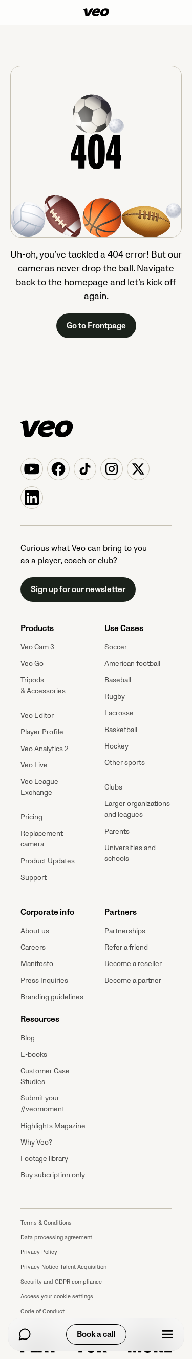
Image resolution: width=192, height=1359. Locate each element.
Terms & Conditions (46, 1222)
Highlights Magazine (53, 1125)
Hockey (116, 746)
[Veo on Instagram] (111, 469)
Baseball (117, 680)
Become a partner (132, 980)
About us (34, 931)
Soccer (115, 647)
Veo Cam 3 (37, 647)
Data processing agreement (56, 1237)
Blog (27, 1038)
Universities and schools (130, 853)
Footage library (44, 1158)
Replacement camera (41, 839)
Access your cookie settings (56, 1296)
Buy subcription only (52, 1175)
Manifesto (36, 963)
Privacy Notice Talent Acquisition (63, 1267)
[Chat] (24, 1334)
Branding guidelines (51, 997)
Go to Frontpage (96, 326)
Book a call (96, 1334)
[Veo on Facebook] (58, 469)
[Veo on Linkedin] (31, 497)
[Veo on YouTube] (31, 469)
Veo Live (34, 765)
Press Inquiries (44, 980)
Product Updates (47, 861)
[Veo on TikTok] (85, 469)
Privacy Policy (38, 1252)
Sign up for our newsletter (78, 589)
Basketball (120, 729)
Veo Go (32, 663)
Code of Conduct (42, 1311)
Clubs (113, 787)
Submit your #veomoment (42, 1103)
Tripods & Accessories (43, 685)
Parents (117, 831)
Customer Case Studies (45, 1076)
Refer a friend (126, 947)
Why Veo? (36, 1142)
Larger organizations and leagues (137, 809)
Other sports (124, 762)
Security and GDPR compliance (61, 1281)
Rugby (114, 696)
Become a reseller (133, 963)
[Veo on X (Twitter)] (138, 469)
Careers (33, 947)
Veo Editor (37, 715)
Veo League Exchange (39, 787)
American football (132, 663)
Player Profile (41, 731)
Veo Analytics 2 (44, 748)
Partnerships (124, 931)
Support (33, 877)
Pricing (31, 817)
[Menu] (167, 1334)
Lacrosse (119, 712)
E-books (33, 1054)
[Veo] (96, 12)
